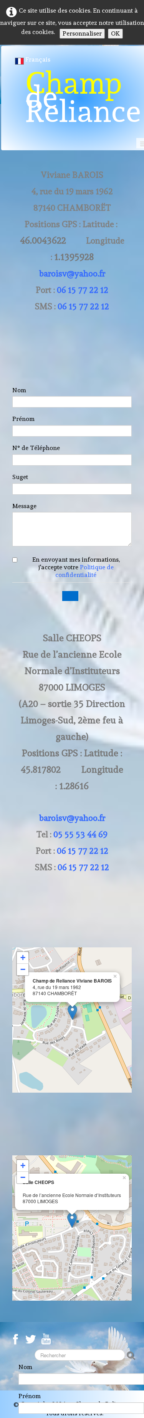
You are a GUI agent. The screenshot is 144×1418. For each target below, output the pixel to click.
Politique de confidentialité (84, 571)
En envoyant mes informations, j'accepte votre (76, 567)
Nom (19, 390)
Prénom (23, 418)
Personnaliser (82, 33)
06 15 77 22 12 (82, 290)
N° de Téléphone (36, 448)
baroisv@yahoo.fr (72, 273)
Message (24, 506)
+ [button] (22, 957)
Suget (20, 477)
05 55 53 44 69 (80, 834)
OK (115, 33)
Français (38, 59)
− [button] (22, 969)
